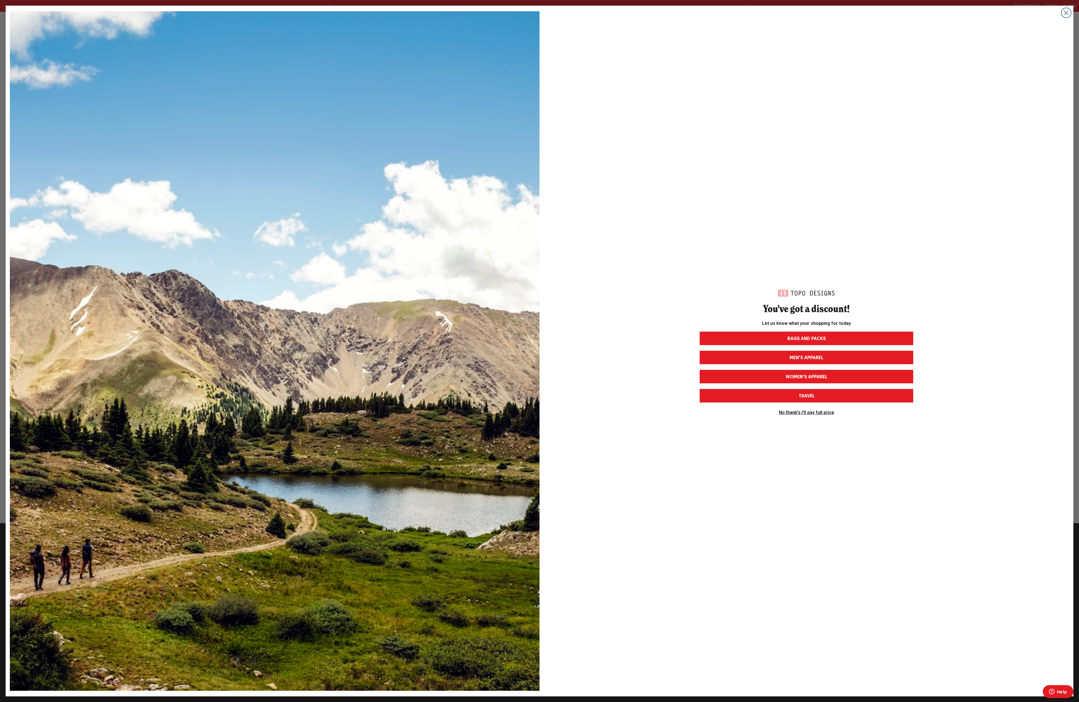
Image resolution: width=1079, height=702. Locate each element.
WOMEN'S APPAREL (806, 376)
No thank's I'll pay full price (806, 412)
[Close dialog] (1066, 13)
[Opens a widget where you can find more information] (1057, 692)
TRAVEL (807, 396)
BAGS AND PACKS (806, 338)
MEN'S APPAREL (806, 357)
